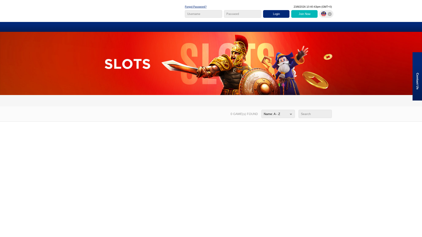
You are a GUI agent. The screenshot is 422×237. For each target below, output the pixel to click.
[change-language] (326, 14)
